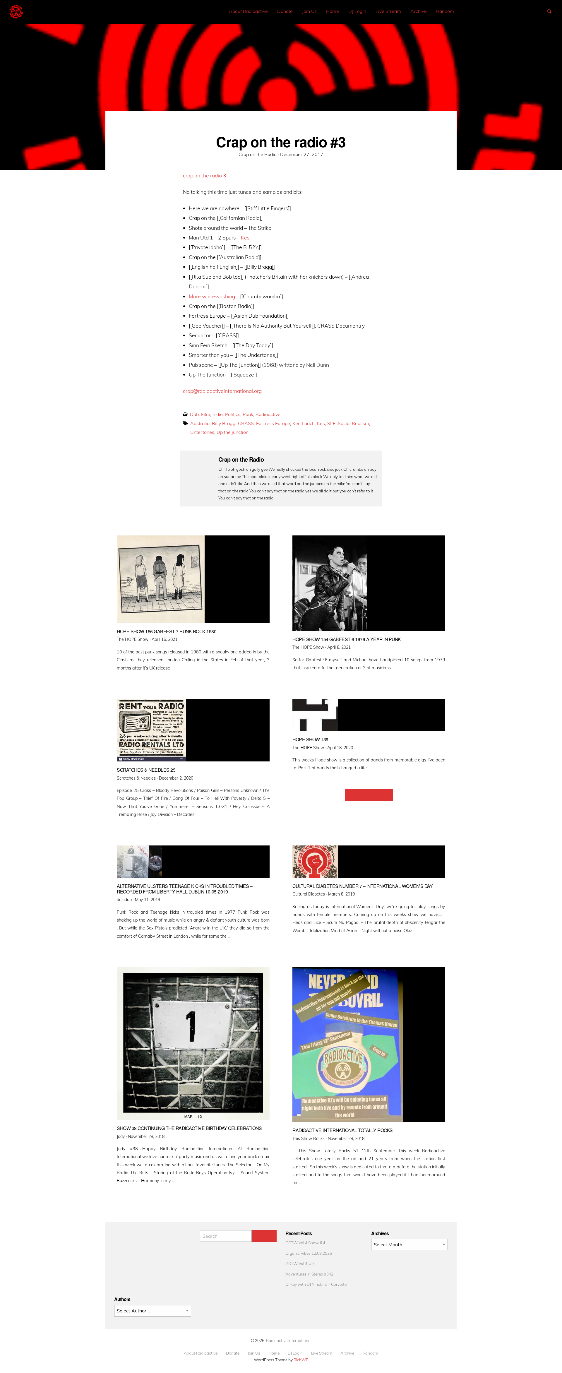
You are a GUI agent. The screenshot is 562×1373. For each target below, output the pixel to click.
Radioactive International (288, 1340)
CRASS (246, 423)
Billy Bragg (224, 423)
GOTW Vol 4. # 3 (300, 1263)
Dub (194, 414)
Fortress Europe (273, 423)
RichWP (301, 1359)
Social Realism (353, 423)
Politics (232, 414)
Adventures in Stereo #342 (309, 1273)
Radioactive (268, 414)
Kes (245, 237)
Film (205, 414)
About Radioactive (248, 11)
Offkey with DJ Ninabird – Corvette (316, 1284)
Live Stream (388, 11)
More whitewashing (212, 296)
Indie (218, 414)
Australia (200, 423)
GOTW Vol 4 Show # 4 (305, 1242)
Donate (285, 11)
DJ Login (357, 11)
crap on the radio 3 (204, 175)
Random (445, 11)
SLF (331, 423)
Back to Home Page (368, 794)
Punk (248, 414)
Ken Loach (303, 423)
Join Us (309, 11)
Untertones (202, 432)
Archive (418, 11)
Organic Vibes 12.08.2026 (308, 1253)
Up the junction (233, 432)
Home (332, 11)
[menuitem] (248, 11)
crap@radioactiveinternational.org (222, 391)
